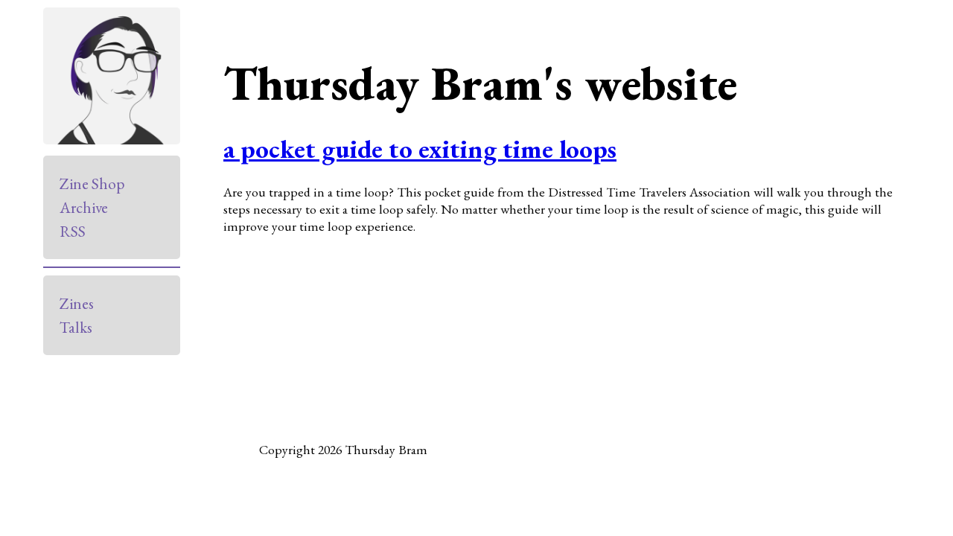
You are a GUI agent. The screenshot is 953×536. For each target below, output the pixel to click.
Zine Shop (92, 183)
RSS (73, 231)
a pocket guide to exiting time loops (419, 148)
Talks (76, 327)
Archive (84, 207)
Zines (77, 303)
